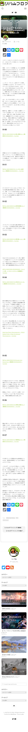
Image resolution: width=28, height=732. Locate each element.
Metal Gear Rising (10, 518)
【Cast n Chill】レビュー (8, 654)
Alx (23, 714)
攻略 (5, 43)
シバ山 (17, 41)
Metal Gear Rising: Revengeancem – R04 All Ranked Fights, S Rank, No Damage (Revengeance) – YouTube (13, 334)
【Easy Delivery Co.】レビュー (10, 677)
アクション (5, 520)
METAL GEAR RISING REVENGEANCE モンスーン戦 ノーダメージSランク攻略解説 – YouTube (14, 271)
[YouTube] (15, 12)
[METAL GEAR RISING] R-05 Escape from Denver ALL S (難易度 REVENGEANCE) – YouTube (12, 362)
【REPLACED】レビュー (8, 609)
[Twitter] (12, 12)
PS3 (17, 518)
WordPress (13, 714)
